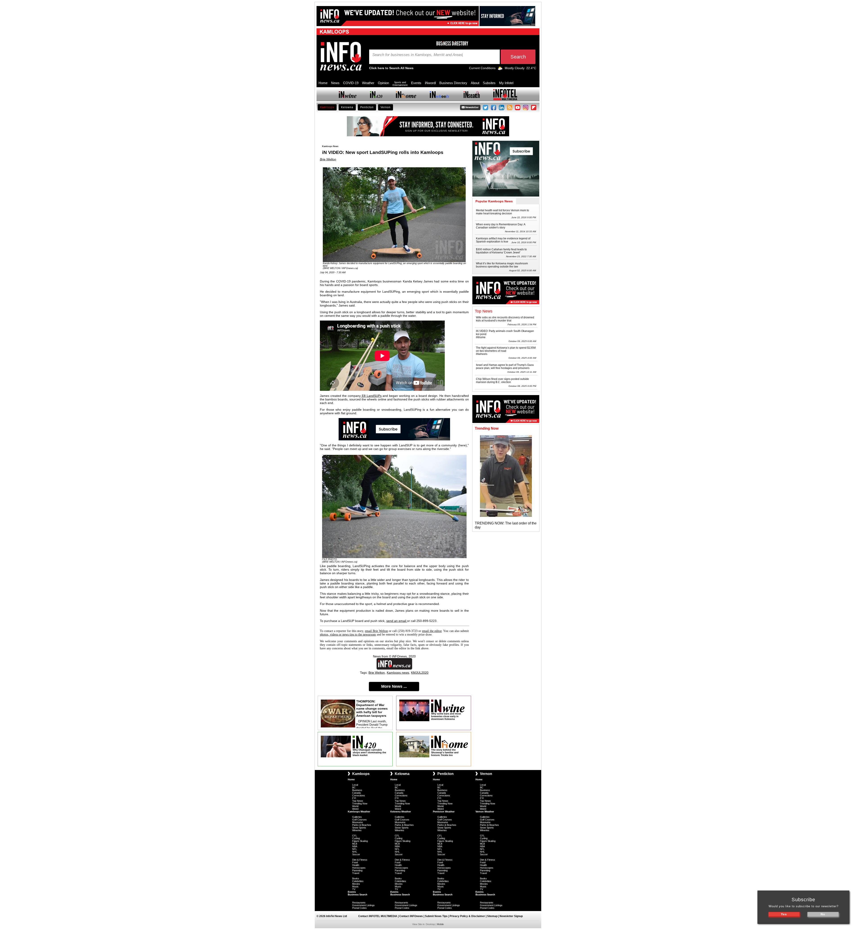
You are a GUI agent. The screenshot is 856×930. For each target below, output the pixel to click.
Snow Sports (359, 827)
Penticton (367, 107)
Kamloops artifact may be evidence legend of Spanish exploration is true (503, 240)
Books (355, 878)
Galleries (357, 817)
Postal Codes (359, 908)
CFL (354, 835)
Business (357, 790)
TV (353, 889)
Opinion (383, 83)
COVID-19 (350, 83)
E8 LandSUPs (371, 396)
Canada (356, 792)
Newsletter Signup (511, 916)
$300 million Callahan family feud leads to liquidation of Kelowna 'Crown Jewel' (501, 251)
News (335, 83)
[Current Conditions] (500, 69)
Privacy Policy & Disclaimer (467, 916)
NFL (354, 849)
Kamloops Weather (359, 811)
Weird (355, 809)
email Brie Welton (376, 631)
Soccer (356, 854)
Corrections (358, 795)
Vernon (386, 107)
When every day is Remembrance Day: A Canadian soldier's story (500, 226)
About (475, 83)
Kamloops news (398, 672)
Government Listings (363, 905)
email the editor (432, 631)
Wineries (357, 830)
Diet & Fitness (359, 859)
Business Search (357, 894)
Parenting (357, 870)
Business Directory (453, 83)
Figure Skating (360, 841)
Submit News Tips (436, 916)
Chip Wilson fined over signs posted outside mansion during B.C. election (502, 380)
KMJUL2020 (419, 672)
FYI (354, 798)
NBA (354, 846)
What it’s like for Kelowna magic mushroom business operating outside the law (502, 265)
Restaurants (359, 902)
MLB (354, 843)
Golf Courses (359, 819)
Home (323, 83)
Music (355, 886)
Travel (355, 873)
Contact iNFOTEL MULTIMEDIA (377, 916)
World (355, 806)
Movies (356, 883)
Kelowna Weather (400, 811)
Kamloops (327, 107)
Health (355, 865)
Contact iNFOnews (411, 916)
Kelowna (347, 107)
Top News (357, 801)
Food (355, 862)
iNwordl (430, 83)
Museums (357, 822)
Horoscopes (359, 867)
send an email (396, 621)
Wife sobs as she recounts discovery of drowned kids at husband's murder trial (505, 319)
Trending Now (359, 803)
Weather (368, 83)
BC (354, 787)
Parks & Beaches (361, 825)
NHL (354, 851)
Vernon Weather (484, 811)
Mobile (440, 924)
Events (416, 83)
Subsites (489, 83)
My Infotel (506, 83)
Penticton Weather (444, 811)
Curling (356, 838)
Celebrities (358, 881)
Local (355, 784)
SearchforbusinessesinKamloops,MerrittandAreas (417, 55)
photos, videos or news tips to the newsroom (348, 634)
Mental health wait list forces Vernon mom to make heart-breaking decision (502, 212)
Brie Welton (328, 159)
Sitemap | (493, 916)
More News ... (394, 686)
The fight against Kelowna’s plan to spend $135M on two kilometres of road (506, 349)
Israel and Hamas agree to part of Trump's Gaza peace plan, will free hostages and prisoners (505, 366)
